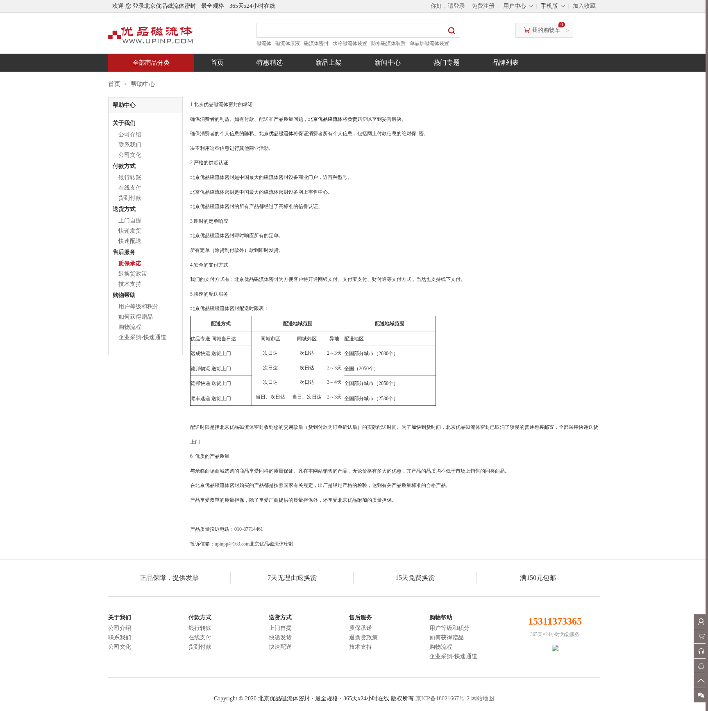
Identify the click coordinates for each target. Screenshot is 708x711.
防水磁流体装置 (388, 43)
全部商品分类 (151, 62)
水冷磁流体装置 (350, 43)
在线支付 (129, 188)
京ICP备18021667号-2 (442, 698)
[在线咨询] (701, 651)
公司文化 (129, 155)
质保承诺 (129, 263)
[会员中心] (701, 621)
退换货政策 (132, 274)
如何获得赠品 (135, 317)
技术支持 (129, 284)
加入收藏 (584, 6)
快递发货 (129, 231)
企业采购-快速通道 (142, 337)
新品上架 (328, 62)
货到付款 (129, 198)
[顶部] (701, 680)
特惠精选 (269, 62)
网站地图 (482, 698)
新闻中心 (387, 62)
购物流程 (129, 327)
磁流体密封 (316, 43)
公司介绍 (129, 134)
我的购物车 (546, 30)
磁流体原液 (287, 43)
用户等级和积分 (138, 306)
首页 (217, 62)
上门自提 (129, 220)
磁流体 (263, 43)
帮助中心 (143, 84)
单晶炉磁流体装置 (429, 43)
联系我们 (129, 145)
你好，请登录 (448, 6)
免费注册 (483, 6)
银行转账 (129, 177)
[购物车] (701, 636)
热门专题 (446, 62)
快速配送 (129, 241)
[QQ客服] (701, 666)
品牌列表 (505, 62)
